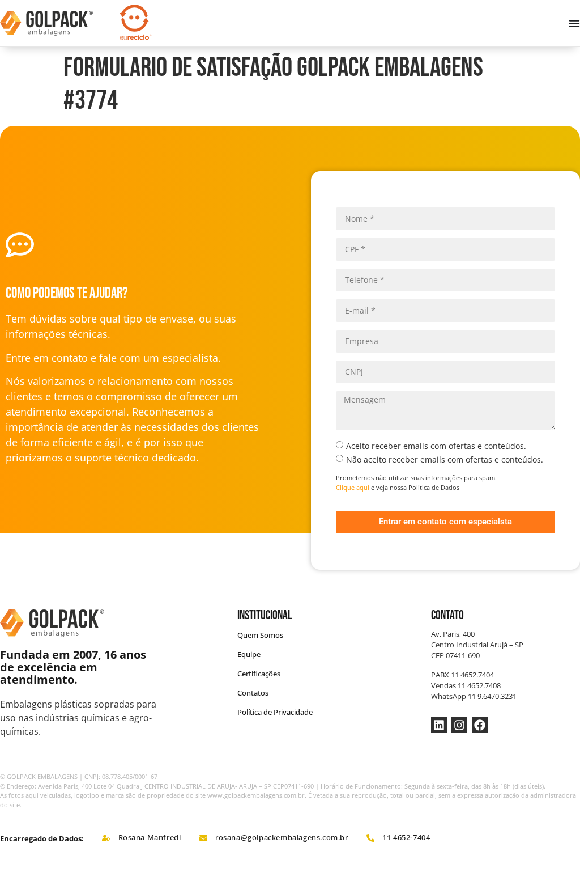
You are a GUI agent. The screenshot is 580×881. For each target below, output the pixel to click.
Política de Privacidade (275, 712)
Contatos (252, 693)
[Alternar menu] (574, 23)
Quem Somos (260, 635)
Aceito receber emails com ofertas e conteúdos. (436, 445)
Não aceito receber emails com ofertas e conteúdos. (444, 459)
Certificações (258, 673)
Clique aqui (352, 487)
